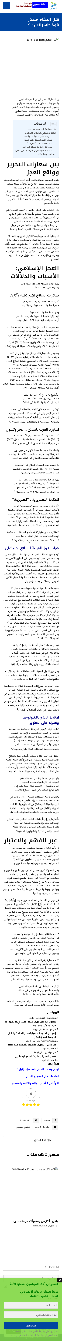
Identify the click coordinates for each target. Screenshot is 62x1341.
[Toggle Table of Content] (52, 124)
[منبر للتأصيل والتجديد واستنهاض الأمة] (53, 5)
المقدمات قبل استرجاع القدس (42, 1076)
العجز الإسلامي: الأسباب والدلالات (40, 133)
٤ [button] (17, 709)
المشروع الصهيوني (23, 1127)
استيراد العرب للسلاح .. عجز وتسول (37, 140)
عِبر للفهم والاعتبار (47, 154)
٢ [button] (14, 491)
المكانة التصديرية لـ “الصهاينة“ (39, 143)
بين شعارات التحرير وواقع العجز (42, 129)
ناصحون (46, 1120)
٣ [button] (12, 540)
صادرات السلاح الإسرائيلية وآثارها (38, 136)
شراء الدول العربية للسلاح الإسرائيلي (37, 147)
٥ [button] (11, 748)
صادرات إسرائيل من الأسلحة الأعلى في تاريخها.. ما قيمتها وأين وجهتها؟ (30, 1024)
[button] (6, 5)
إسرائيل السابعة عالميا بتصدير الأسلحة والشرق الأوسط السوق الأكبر (32, 1035)
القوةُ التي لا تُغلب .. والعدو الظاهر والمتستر (35, 1083)
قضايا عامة (37, 1225)
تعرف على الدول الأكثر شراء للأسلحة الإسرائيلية (31, 1045)
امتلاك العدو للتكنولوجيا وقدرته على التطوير (33, 150)
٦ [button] (14, 831)
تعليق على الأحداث (42, 1127)
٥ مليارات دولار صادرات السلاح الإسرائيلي (35, 1056)
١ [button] (9, 421)
